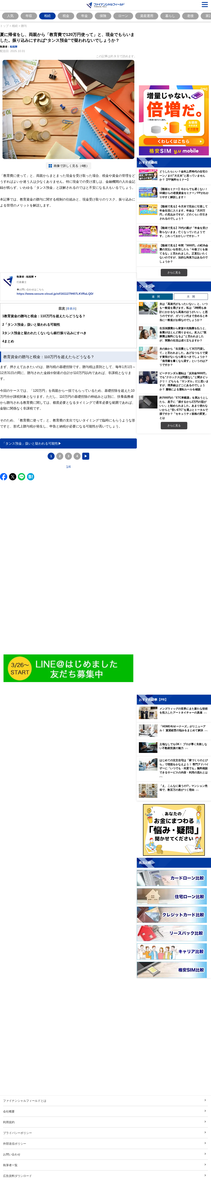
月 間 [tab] (191, 296)
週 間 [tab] (156, 296)
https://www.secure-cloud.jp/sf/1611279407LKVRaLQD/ (55, 293)
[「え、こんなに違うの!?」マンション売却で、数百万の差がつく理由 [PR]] (175, 796)
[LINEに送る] (21, 476)
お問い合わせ (11, 1154)
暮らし (170, 15)
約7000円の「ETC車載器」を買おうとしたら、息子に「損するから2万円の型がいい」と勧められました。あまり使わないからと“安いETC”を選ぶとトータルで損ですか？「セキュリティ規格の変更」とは (183, 407)
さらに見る (174, 272)
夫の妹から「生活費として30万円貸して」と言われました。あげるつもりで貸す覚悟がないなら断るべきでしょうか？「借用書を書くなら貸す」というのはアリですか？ (183, 356)
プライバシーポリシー (17, 1132)
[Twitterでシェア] (12, 476)
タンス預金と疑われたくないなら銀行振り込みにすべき (44, 333)
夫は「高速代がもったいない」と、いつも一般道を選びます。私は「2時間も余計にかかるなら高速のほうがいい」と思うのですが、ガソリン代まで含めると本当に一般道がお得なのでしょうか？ (183, 312)
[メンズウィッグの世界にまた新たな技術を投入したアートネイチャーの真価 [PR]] (175, 718)
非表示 (71, 308)
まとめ (8, 341)
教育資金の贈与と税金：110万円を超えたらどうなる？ (44, 316)
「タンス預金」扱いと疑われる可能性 (31, 324)
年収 (29, 15)
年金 (84, 15)
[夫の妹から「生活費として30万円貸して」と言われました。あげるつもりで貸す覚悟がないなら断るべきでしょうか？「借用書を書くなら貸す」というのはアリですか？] (148, 353)
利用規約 (9, 1122)
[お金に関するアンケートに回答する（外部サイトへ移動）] (174, 830)
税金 (66, 15)
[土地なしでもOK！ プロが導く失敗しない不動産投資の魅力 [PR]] (175, 751)
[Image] (69, 668)
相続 (47, 15)
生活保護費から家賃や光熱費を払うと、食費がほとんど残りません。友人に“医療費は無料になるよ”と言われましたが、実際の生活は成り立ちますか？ (183, 334)
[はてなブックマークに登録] (30, 476)
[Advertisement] (68, 240)
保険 (103, 15)
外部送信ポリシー (14, 1143)
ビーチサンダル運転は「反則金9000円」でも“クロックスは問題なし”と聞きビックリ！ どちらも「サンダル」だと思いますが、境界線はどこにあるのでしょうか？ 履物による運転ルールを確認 (184, 381)
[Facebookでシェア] (3, 476)
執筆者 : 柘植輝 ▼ (27, 276)
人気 (10, 15)
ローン (123, 15)
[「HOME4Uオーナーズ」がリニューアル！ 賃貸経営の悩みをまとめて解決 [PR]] (175, 735)
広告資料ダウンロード (17, 1175)
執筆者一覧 (10, 1165)
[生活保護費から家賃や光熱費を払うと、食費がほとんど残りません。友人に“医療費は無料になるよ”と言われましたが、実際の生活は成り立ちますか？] (148, 332)
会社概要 (9, 1111)
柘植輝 (13, 46)
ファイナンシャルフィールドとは (24, 1100)
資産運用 (146, 15)
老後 (190, 15)
